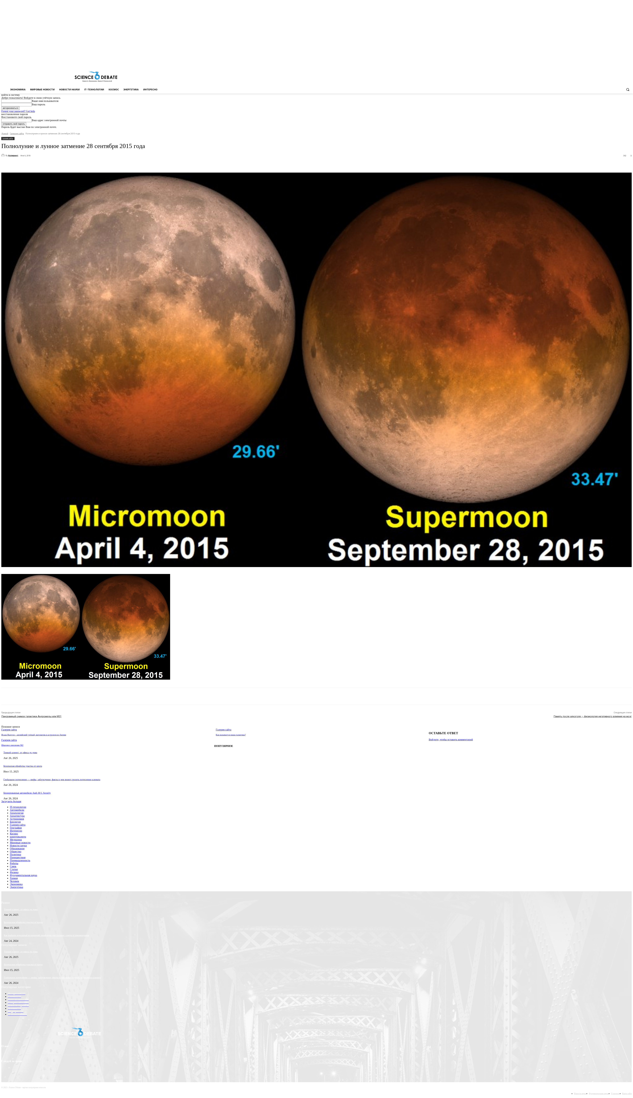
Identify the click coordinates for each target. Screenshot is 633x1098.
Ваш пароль (38, 104)
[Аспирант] (3, 155)
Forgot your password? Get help (18, 111)
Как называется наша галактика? (231, 735)
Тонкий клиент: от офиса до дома (20, 752)
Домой (4, 133)
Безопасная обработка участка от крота (22, 766)
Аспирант (13, 155)
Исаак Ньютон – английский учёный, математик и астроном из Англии (33, 735)
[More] (85, 164)
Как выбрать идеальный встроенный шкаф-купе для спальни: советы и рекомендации (46, 935)
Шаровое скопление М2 (12, 745)
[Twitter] (621, 62)
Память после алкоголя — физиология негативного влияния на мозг (593, 716)
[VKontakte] (625, 62)
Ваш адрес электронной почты (49, 120)
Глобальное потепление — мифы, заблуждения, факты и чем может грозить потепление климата (51, 779)
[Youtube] (630, 62)
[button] (628, 89)
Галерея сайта (17, 133)
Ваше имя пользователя (45, 101)
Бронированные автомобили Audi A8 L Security (27, 793)
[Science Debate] (95, 76)
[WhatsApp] (73, 164)
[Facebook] (616, 62)
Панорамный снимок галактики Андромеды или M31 (31, 716)
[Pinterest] (61, 164)
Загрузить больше (11, 801)
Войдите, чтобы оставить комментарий (451, 739)
